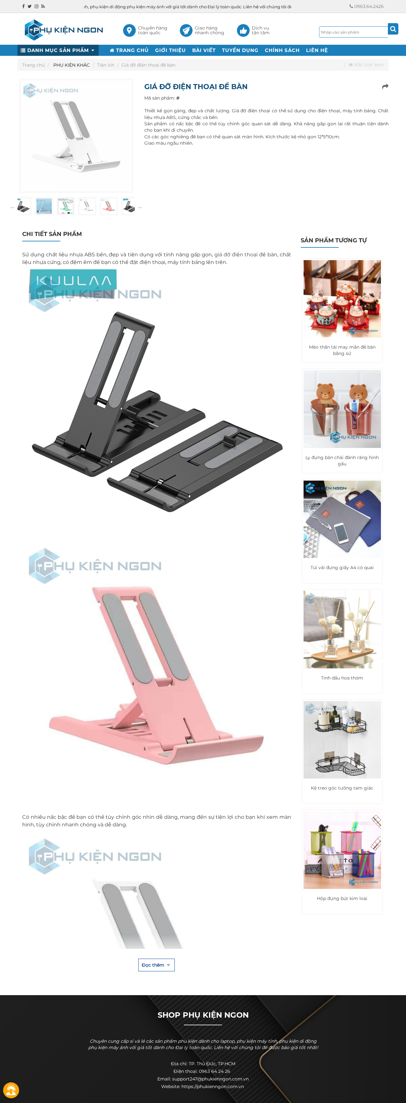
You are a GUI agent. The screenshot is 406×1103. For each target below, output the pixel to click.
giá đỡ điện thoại (236, 255)
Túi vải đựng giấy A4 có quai (342, 567)
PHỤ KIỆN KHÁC (71, 65)
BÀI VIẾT (204, 50)
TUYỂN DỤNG (240, 50)
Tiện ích (105, 65)
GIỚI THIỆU (170, 50)
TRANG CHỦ (132, 50)
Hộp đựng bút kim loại (342, 898)
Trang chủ (33, 65)
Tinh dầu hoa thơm (342, 678)
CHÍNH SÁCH (282, 50)
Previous (13, 206)
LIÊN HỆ (317, 50)
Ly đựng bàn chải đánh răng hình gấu (342, 461)
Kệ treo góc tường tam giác (342, 788)
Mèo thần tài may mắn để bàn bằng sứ (342, 350)
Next (139, 206)
